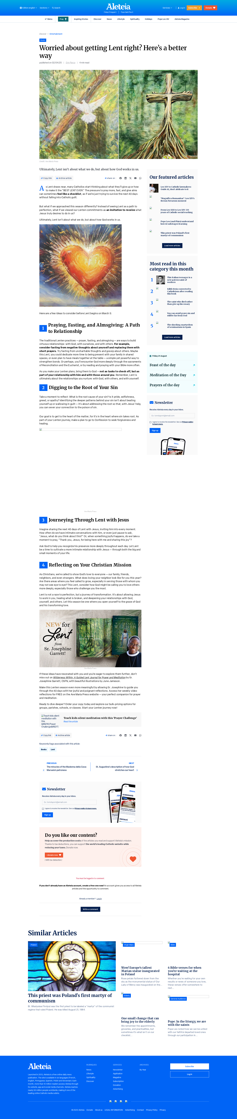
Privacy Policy (151, 1110)
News (109, 19)
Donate (209, 7)
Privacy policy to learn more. (86, 808)
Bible (173, 945)
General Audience (178, 999)
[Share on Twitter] (130, 178)
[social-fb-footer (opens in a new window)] (116, 1101)
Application (117, 1073)
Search (57, 8)
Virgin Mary (129, 945)
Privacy (163, 1110)
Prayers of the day (165, 385)
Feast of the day (163, 365)
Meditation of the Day (168, 375)
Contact (140, 1110)
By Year (143, 1069)
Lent (53, 749)
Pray (62, 19)
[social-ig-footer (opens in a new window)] (126, 1101)
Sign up (47, 814)
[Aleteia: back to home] (118, 6)
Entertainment (56, 34)
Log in (182, 8)
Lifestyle (121, 19)
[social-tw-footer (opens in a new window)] (121, 1101)
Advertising (118, 1089)
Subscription (118, 1081)
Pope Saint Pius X (127, 12)
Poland (33, 945)
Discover (97, 19)
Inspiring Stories (81, 19)
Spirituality (134, 19)
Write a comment (90, 909)
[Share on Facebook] (120, 178)
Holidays (148, 19)
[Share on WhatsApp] (140, 178)
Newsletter (118, 1069)
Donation (117, 1085)
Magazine (117, 1077)
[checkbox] (43, 809)
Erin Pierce (70, 62)
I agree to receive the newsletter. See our (71, 808)
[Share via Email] (135, 178)
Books (43, 749)
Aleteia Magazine (182, 19)
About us (98, 1110)
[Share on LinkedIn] (125, 178)
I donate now (52, 855)
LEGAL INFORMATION (114, 1110)
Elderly (127, 995)
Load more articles (172, 245)
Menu (49, 19)
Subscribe (192, 7)
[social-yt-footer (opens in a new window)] (110, 1101)
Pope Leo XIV (163, 19)
